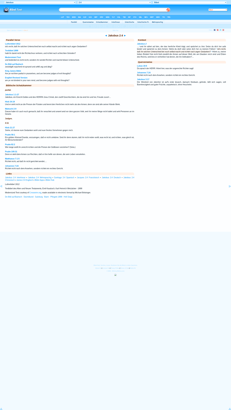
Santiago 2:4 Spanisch (64, 177)
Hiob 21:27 (10, 128)
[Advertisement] (115, 217)
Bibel (8, 30)
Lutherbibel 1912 (12, 44)
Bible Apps (39, 180)
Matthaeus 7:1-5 (12, 159)
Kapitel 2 (20, 30)
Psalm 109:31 (11, 152)
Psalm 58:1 (10, 135)
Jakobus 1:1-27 (12, 95)
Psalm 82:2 (10, 144)
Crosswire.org (35, 193)
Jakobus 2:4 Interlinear (15, 177)
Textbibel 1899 (11, 51)
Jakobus (13, 30)
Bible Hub (50, 180)
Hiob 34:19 (10, 102)
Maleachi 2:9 (10, 109)
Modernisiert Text (13, 57)
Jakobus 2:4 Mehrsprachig (39, 177)
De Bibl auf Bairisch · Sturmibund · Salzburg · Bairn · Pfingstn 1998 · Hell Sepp (38, 197)
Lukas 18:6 (142, 66)
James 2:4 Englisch (24, 180)
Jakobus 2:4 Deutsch (111, 177)
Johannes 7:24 (12, 166)
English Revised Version (16, 78)
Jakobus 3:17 (143, 79)
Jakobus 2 (142, 44)
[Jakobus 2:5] (228, 192)
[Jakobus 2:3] (3, 192)
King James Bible (13, 71)
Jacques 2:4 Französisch (88, 177)
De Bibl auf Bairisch (14, 64)
